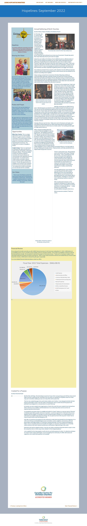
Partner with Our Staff (75, 2)
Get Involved (49, 2)
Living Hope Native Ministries (14, 2)
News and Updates (60, 2)
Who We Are (39, 2)
